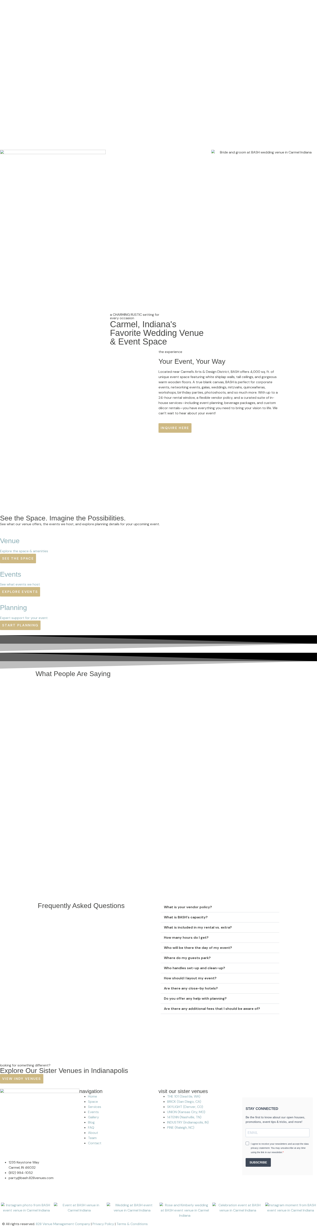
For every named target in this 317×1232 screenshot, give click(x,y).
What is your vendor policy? (188, 907)
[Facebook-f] (5, 1194)
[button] (220, 907)
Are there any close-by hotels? (191, 988)
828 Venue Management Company (63, 1224)
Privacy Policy (103, 1224)
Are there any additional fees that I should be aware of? (212, 1008)
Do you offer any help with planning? (195, 998)
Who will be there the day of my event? (198, 947)
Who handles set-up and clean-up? (194, 968)
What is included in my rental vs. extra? (198, 927)
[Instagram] (17, 1194)
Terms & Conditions (132, 1224)
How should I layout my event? (190, 978)
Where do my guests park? (187, 958)
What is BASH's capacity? (186, 917)
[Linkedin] (28, 1194)
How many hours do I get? (186, 937)
